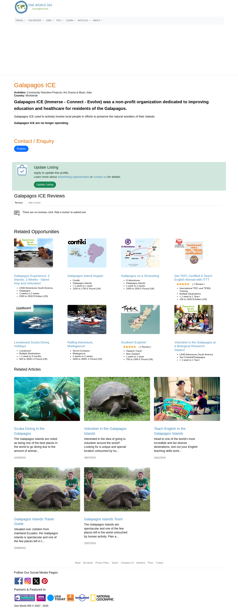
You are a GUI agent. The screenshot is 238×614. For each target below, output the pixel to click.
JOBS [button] (49, 20)
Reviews (19, 202)
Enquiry (21, 148)
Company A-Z (127, 563)
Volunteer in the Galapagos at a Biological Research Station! (195, 346)
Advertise (140, 563)
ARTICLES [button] (83, 20)
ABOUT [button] (97, 20)
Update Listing (45, 184)
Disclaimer (88, 563)
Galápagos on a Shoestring (140, 276)
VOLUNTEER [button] (35, 20)
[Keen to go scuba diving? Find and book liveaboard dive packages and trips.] (33, 320)
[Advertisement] (119, 48)
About (77, 563)
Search (115, 563)
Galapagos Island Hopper (85, 276)
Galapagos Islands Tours (103, 519)
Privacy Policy (102, 563)
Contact (159, 563)
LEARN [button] (70, 20)
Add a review (34, 202)
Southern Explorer (133, 342)
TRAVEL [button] (19, 20)
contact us (100, 177)
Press (150, 563)
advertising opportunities (73, 177)
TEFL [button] (59, 20)
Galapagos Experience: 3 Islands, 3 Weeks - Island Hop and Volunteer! (32, 279)
